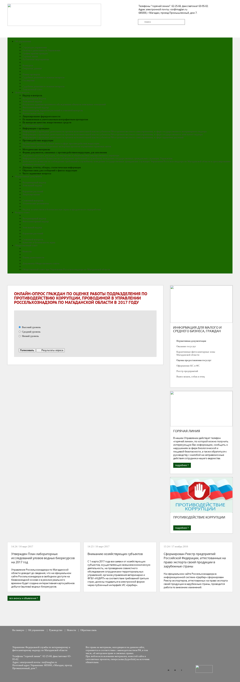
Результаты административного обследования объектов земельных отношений (64, 104)
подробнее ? (182, 465)
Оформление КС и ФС (188, 365)
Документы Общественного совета (40, 263)
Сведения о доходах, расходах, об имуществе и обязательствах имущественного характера (70, 155)
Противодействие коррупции (199, 517)
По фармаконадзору (33, 125)
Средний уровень (30, 331)
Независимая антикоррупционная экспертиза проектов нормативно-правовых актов (66, 146)
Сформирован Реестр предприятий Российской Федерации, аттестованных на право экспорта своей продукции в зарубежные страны (195, 560)
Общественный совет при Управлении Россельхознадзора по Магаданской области (66, 269)
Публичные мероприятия (35, 59)
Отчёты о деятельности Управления (41, 50)
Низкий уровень (30, 336)
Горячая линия (30, 56)
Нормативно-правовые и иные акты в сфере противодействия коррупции (60, 143)
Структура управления (34, 47)
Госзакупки (28, 80)
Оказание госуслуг (186, 346)
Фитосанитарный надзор (35, 107)
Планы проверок (31, 74)
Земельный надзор (32, 101)
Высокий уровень (31, 327)
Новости (27, 251)
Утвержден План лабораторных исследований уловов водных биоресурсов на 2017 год (43, 558)
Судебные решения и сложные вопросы (43, 77)
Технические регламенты (35, 203)
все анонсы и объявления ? (23, 598)
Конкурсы (27, 65)
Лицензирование (31, 194)
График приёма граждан (35, 53)
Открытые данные (32, 68)
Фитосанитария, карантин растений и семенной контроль (52, 110)
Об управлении (23, 41)
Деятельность (22, 92)
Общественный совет (26, 245)
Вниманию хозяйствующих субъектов (115, 554)
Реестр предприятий (187, 371)
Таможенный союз (32, 89)
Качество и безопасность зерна (38, 242)
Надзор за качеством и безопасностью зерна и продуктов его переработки (61, 209)
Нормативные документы (28, 176)
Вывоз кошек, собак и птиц (190, 376)
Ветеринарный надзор (34, 98)
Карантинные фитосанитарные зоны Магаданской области (195, 353)
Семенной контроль (32, 200)
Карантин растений (32, 191)
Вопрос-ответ (22, 212)
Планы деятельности (33, 257)
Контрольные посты (33, 113)
